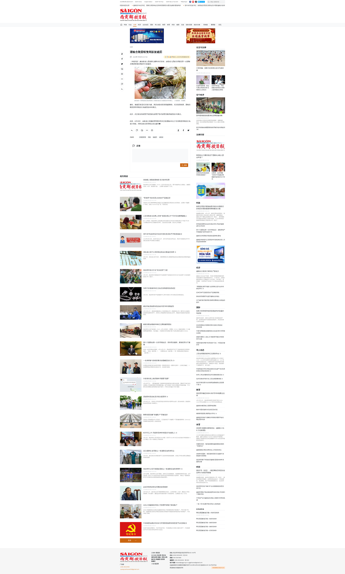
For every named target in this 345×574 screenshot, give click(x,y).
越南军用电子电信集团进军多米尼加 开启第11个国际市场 (210, 491)
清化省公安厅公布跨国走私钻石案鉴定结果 (158, 252)
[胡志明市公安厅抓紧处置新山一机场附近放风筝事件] (131, 475)
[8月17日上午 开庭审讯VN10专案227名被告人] (131, 439)
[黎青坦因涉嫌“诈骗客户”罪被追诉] (131, 421)
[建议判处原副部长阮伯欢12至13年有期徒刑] (131, 312)
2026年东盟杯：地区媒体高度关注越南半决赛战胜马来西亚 (210, 452)
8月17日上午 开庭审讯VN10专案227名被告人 (159, 433)
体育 (168, 25)
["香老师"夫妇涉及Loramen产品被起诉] (131, 204)
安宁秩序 (200, 95)
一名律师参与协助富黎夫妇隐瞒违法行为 (158, 360)
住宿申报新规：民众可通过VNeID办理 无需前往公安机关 (202, 88)
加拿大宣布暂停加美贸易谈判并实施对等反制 (210, 310)
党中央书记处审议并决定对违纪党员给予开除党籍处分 (162, 234)
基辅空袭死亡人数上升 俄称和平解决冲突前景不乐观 (210, 335)
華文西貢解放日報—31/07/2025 (207, 510)
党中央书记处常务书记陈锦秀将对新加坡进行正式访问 (200, 5)
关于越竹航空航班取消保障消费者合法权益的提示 (210, 299)
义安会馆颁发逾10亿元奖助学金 (207, 351)
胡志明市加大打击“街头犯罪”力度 (155, 270)
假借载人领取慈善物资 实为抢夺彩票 (156, 180)
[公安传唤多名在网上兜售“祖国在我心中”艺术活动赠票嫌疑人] (131, 222)
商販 (149, 137)
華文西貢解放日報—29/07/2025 (206, 520)
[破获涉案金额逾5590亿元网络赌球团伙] (131, 330)
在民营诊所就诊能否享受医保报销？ (202, 174)
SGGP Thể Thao (159, 1)
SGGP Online (138, 1)
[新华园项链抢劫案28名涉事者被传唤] (210, 105)
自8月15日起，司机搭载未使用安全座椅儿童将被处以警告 (218, 88)
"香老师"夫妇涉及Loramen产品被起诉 (156, 198)
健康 (177, 25)
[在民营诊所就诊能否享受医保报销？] (203, 167)
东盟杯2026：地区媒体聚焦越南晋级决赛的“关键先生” (210, 443)
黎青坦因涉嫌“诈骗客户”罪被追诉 (155, 415)
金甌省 (161, 137)
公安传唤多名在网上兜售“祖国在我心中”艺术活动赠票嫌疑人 (165, 216)
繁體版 (213, 25)
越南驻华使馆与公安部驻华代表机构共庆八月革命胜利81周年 (210, 238)
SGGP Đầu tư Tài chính (172, 1)
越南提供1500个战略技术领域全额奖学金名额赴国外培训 (210, 416)
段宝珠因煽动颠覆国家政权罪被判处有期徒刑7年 (210, 128)
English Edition (148, 1)
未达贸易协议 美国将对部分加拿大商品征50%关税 (209, 324)
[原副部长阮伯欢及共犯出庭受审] (131, 403)
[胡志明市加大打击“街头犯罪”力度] (131, 276)
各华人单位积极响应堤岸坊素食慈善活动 (209, 372)
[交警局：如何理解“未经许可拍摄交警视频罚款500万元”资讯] (218, 167)
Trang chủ (121, 25)
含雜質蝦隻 (142, 137)
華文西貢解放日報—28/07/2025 (206, 524)
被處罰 (155, 137)
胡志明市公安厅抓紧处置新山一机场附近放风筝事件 (162, 469)
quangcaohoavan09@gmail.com (129, 569)
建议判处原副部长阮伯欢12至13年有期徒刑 (158, 306)
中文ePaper (184, 1)
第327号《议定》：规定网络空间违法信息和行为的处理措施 (210, 469)
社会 (130, 25)
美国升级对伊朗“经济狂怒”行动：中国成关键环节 (210, 341)
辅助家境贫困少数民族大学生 (205, 411)
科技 (173, 25)
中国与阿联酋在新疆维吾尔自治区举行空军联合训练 (210, 330)
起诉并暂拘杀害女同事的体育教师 (155, 487)
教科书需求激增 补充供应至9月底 (207, 407)
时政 (125, 25)
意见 (219, 25)
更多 (129, 540)
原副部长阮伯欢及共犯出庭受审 (154, 397)
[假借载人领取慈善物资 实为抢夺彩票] (131, 186)
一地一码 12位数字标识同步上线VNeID (208, 502)
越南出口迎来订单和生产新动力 (207, 269)
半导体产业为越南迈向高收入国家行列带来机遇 (210, 497)
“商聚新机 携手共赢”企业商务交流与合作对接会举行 (210, 285)
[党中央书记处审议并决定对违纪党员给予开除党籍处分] (131, 240)
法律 (134, 25)
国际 (151, 25)
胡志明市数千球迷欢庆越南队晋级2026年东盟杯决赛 (210, 458)
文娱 (182, 25)
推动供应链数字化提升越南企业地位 (207, 294)
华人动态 (158, 25)
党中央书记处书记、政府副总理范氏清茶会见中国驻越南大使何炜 (158, 5)
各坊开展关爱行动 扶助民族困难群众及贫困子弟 (210, 381)
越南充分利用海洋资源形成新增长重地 (208, 233)
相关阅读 (124, 176)
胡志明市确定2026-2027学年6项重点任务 (210, 392)
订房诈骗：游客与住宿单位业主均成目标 (210, 69)
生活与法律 (201, 47)
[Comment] (122, 84)
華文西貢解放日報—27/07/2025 (206, 528)
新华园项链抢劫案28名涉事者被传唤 (209, 115)
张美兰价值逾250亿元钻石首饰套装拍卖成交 (159, 288)
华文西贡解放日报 (133, 14)
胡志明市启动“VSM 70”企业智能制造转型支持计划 (210, 485)
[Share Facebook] (122, 59)
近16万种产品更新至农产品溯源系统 (207, 290)
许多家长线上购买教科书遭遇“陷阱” (156, 378)
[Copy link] (122, 79)
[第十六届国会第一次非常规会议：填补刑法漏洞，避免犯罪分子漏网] (131, 348)
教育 (163, 25)
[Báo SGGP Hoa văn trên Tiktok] (196, 2)
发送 (185, 165)
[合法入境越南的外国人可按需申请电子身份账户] (131, 511)
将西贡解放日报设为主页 (218, 567)
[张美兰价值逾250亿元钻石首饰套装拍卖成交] (131, 294)
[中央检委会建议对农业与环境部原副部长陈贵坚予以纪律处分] (131, 529)
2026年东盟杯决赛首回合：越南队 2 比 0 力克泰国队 (210, 427)
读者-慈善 (189, 25)
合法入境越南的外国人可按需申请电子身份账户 (160, 505)
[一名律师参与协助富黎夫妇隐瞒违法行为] (131, 366)
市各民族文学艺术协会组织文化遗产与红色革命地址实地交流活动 (210, 367)
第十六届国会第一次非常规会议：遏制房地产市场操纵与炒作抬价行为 (210, 228)
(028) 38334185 (125, 567)
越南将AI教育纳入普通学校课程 (206, 403)
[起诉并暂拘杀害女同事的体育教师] (131, 493)
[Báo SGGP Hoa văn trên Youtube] (193, 2)
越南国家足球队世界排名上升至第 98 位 (208, 447)
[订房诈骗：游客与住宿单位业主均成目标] (210, 58)
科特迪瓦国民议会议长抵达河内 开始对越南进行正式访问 (210, 222)
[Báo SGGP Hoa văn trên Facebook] (190, 2)
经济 (139, 25)
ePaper (200, 507)
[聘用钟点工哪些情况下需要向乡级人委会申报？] (210, 145)
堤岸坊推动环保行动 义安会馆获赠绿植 (208, 376)
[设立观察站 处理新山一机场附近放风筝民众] (131, 457)
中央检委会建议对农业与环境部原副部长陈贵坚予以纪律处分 (165, 523)
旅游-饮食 (197, 25)
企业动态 (145, 25)
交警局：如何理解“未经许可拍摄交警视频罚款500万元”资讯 (218, 176)
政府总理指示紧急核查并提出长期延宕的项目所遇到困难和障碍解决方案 (210, 205)
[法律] (122, 89)
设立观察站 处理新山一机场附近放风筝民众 (158, 451)
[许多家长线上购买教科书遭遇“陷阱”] (131, 384)
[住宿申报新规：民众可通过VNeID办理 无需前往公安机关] (203, 79)
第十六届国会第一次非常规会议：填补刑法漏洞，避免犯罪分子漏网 (166, 343)
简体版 (205, 25)
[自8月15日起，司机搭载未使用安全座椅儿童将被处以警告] (218, 79)
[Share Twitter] (122, 64)
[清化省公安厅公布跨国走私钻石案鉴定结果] (131, 258)
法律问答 (200, 135)
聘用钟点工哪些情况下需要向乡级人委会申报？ (210, 156)
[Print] (122, 74)
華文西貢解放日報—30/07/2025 (206, 516)
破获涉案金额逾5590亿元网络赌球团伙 (157, 324)
